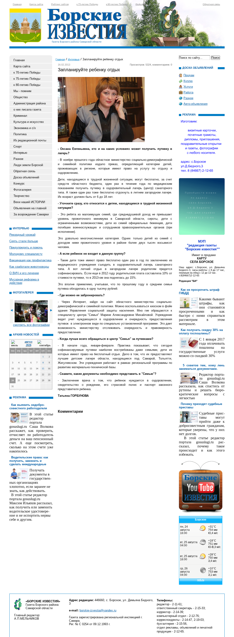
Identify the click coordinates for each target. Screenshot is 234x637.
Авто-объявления (195, 104)
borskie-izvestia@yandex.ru (98, 610)
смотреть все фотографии (31, 325)
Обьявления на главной (29, 208)
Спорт (17, 146)
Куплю (188, 81)
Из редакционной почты (29, 140)
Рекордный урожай (22, 234)
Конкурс (19, 183)
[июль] (15, 343)
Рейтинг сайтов (60, 4)
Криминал (20, 115)
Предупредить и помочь (26, 247)
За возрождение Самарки (31, 214)
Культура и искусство (28, 122)
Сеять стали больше (23, 241)
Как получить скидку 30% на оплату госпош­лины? (201, 331)
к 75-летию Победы (87, 4)
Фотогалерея (22, 189)
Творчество (21, 196)
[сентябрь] (44, 343)
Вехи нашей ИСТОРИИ (29, 202)
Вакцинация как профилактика (30, 260)
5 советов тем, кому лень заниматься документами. (202, 367)
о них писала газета (27, 109)
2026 (28, 345)
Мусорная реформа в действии (24, 281)
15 (43, 368)
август (28, 341)
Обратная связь (211, 4)
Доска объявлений (26, 177)
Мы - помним (22, 91)
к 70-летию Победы (26, 72)
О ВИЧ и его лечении (24, 273)
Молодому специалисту (26, 254)
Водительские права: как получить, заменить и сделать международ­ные (28, 461)
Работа (188, 92)
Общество (20, 97)
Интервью (20, 152)
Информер (141, 4)
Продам (188, 75)
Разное (18, 159)
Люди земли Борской (28, 165)
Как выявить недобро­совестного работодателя (28, 406)
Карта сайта (36, 4)
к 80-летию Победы (117, 4)
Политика (20, 134)
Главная (17, 4)
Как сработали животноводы (29, 266)
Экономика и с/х (24, 128)
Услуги (188, 86)
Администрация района (29, 103)
